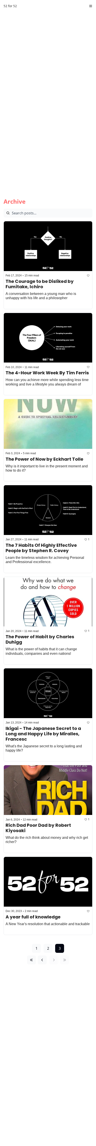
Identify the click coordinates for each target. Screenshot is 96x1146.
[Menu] (90, 6)
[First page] (31, 959)
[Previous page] (42, 959)
